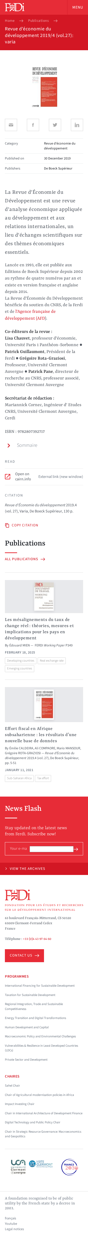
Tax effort (43, 778)
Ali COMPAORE (45, 748)
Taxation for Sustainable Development (30, 995)
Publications (38, 20)
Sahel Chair (12, 1085)
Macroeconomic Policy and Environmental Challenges (40, 1036)
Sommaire (27, 445)
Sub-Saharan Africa (19, 778)
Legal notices (14, 1229)
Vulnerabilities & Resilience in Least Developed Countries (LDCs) (41, 1048)
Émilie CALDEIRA (21, 748)
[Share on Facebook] (33, 125)
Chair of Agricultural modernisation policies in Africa (39, 1095)
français (10, 1218)
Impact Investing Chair (19, 1104)
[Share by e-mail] (11, 125)
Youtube (11, 1223)
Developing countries (20, 660)
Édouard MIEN (19, 645)
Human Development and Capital (27, 1027)
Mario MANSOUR (68, 748)
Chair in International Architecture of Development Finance (43, 1113)
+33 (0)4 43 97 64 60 (37, 939)
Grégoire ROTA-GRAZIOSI (23, 753)
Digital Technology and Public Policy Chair (32, 1122)
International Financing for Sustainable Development (40, 985)
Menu (77, 7)
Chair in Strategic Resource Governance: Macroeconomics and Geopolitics (43, 1134)
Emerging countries (19, 668)
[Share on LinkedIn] (77, 125)
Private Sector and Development (26, 1059)
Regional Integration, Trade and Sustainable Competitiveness (34, 1006)
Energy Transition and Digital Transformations (35, 1018)
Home (9, 20)
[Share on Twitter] (55, 125)
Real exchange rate (52, 660)
